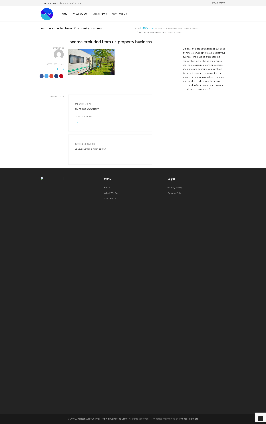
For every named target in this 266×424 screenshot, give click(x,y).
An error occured (87, 109)
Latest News (100, 13)
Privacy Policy (174, 187)
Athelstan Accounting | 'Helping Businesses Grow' (101, 418)
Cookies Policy (175, 193)
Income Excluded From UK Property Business (176, 28)
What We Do (80, 13)
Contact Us (119, 13)
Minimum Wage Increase (90, 149)
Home (64, 13)
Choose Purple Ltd (188, 418)
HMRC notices (147, 28)
